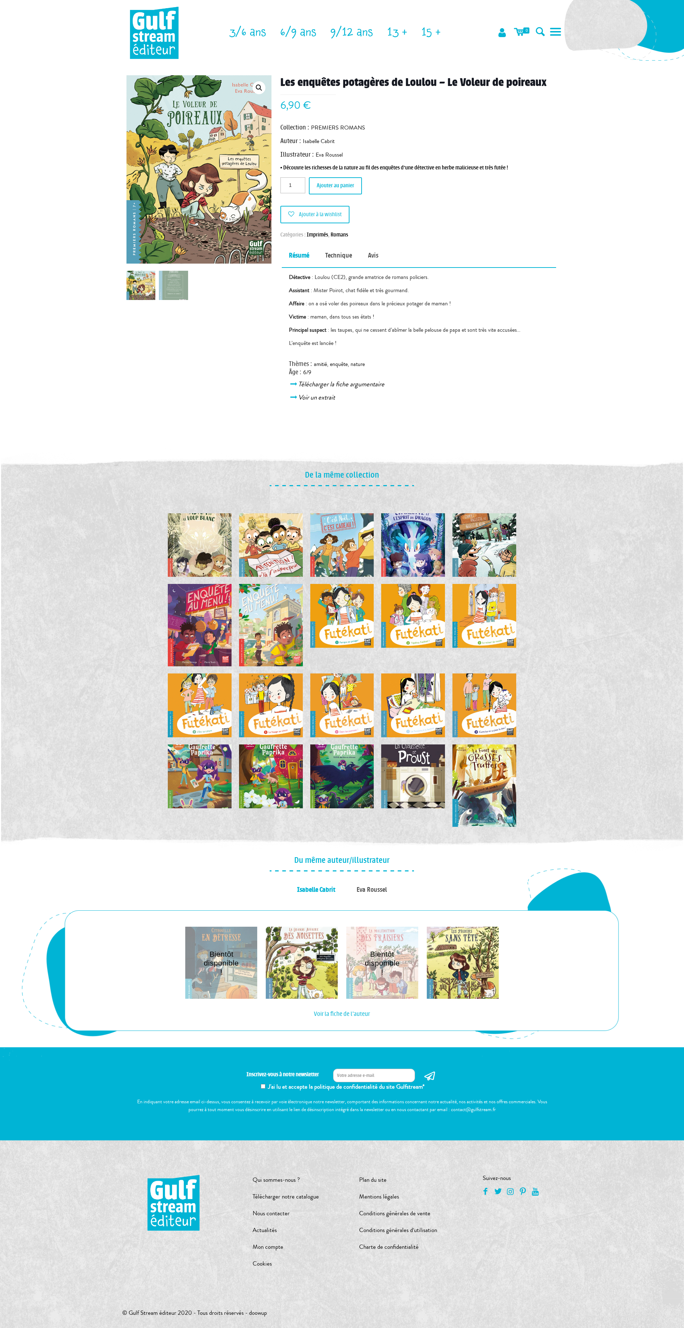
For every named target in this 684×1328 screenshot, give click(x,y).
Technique (338, 255)
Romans (339, 234)
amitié (320, 364)
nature (358, 364)
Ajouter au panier (335, 185)
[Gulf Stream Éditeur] (154, 32)
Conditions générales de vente (394, 1213)
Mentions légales (379, 1196)
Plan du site (373, 1179)
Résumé (299, 255)
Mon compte (268, 1246)
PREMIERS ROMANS (338, 128)
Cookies (262, 1263)
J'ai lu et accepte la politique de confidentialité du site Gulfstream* (346, 1086)
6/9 (307, 372)
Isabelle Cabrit (319, 141)
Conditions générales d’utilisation (398, 1230)
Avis (373, 255)
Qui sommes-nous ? (276, 1179)
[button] (259, 87)
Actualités (265, 1230)
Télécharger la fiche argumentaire (342, 384)
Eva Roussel (329, 155)
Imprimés (317, 234)
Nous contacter (271, 1213)
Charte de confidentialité (389, 1246)
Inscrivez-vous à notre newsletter (283, 1074)
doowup (258, 1312)
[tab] (299, 255)
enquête (339, 364)
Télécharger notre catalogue (286, 1196)
